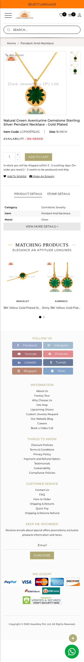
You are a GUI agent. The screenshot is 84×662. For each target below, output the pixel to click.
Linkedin (30, 362)
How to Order (42, 499)
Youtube (30, 354)
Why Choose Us (42, 400)
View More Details (41, 226)
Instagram (61, 345)
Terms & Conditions (42, 449)
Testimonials (42, 463)
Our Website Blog (42, 418)
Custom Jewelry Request (42, 414)
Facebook (29, 345)
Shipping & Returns (42, 503)
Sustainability (42, 468)
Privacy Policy (42, 454)
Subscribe (42, 555)
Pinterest (61, 354)
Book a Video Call (42, 428)
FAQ (42, 494)
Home (11, 43)
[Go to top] (73, 638)
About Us (42, 391)
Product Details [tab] (28, 193)
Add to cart (38, 157)
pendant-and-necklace (37, 43)
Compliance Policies (42, 472)
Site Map (42, 405)
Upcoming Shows (42, 409)
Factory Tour (42, 395)
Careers (42, 423)
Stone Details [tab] (58, 193)
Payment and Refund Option (42, 458)
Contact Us (42, 490)
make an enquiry (43, 176)
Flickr (61, 371)
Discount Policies (42, 445)
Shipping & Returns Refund (42, 513)
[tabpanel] (23, 283)
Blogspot (30, 371)
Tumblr (60, 362)
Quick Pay (42, 508)
